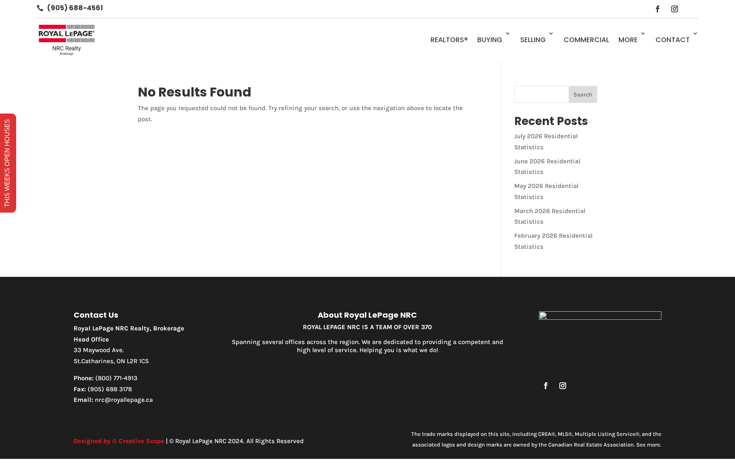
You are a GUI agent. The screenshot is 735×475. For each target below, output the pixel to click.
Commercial (586, 40)
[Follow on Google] (691, 9)
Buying (489, 40)
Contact (672, 40)
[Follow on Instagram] (674, 9)
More (628, 40)
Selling (533, 40)
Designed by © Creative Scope (119, 441)
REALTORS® (449, 40)
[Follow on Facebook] (657, 9)
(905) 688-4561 (75, 8)
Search (583, 94)
